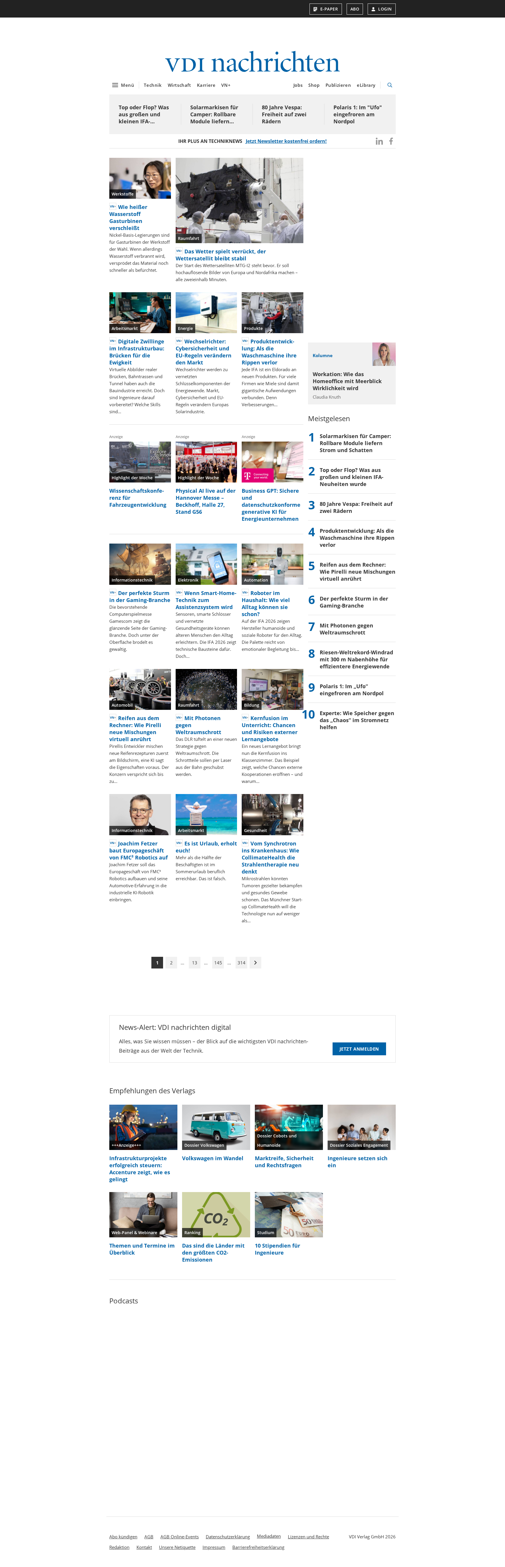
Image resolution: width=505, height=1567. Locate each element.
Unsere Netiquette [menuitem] (177, 1547)
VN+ (226, 85)
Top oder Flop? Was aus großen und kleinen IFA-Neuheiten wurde (144, 114)
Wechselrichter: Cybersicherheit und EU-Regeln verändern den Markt (203, 352)
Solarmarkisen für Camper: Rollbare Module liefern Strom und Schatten (216, 114)
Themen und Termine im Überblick (142, 1249)
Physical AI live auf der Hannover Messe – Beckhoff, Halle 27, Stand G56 (206, 501)
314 (241, 963)
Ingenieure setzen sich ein (358, 1162)
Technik (153, 85)
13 (194, 963)
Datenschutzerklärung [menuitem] (228, 1537)
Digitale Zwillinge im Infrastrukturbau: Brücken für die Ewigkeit (136, 352)
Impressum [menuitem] (214, 1547)
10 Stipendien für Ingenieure (277, 1249)
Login (385, 9)
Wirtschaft (179, 85)
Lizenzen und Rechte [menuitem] (308, 1537)
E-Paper (329, 9)
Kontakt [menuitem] (144, 1547)
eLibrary (366, 85)
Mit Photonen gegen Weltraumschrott (198, 725)
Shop (313, 85)
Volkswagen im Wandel (212, 1158)
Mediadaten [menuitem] (269, 1536)
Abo (354, 9)
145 (218, 963)
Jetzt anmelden (359, 1049)
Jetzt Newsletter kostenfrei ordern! (286, 141)
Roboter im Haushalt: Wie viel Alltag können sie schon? (266, 603)
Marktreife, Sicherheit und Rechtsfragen (284, 1162)
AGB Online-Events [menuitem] (179, 1537)
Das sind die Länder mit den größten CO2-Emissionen (213, 1252)
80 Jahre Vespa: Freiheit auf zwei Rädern (284, 114)
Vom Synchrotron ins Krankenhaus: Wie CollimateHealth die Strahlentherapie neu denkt (270, 857)
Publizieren (338, 85)
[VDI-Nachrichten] (252, 63)
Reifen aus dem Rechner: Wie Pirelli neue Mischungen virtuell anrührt (135, 729)
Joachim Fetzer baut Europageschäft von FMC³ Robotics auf (138, 850)
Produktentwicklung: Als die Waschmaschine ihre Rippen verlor (269, 352)
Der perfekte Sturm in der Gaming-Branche (139, 596)
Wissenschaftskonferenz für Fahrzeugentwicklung (137, 497)
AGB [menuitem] (148, 1537)
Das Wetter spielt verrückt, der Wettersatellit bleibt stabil (221, 255)
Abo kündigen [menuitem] (123, 1537)
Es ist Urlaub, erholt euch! (206, 847)
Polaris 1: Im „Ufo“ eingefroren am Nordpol (352, 690)
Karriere (206, 85)
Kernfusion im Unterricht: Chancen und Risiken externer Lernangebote (270, 729)
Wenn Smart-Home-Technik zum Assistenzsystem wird (206, 599)
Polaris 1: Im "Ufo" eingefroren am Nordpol (357, 114)
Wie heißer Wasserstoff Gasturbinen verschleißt (128, 217)
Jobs (297, 85)
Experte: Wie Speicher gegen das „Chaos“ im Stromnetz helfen (357, 720)
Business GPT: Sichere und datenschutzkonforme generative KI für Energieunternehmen (271, 504)
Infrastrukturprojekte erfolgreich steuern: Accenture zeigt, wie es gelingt (139, 1169)
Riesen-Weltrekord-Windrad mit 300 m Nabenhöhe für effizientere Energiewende (356, 659)
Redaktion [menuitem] (119, 1547)
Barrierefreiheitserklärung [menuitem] (258, 1547)
